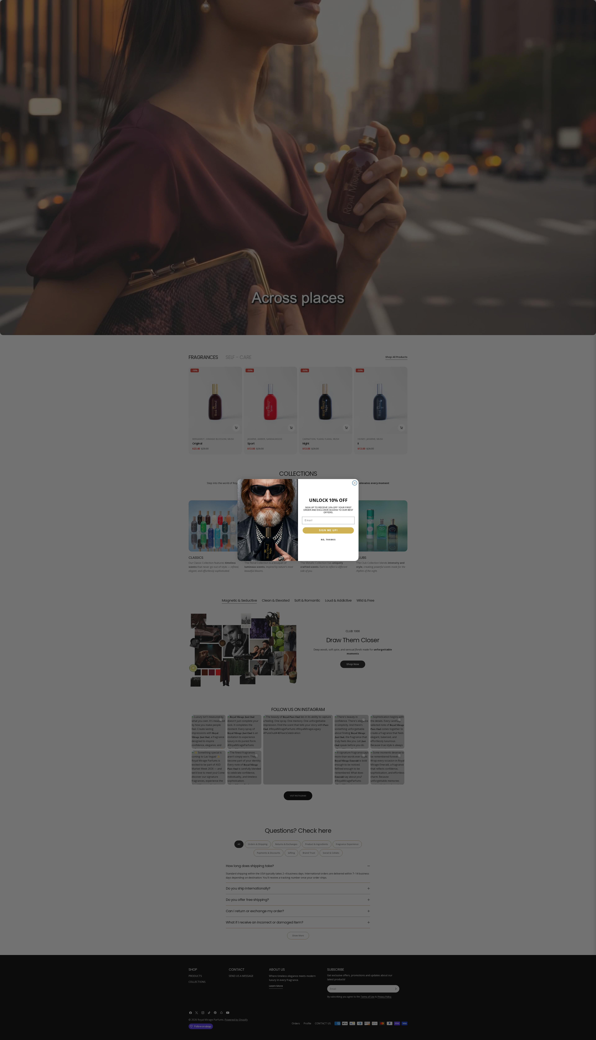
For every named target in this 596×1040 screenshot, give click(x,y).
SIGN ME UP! (328, 530)
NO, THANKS (328, 540)
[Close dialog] (354, 483)
